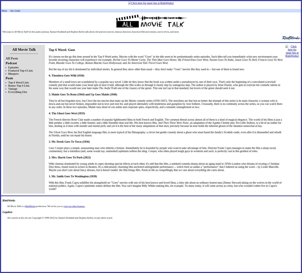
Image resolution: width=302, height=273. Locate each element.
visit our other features (74, 206)
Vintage (12, 88)
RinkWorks (30, 206)
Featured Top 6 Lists (20, 70)
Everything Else (17, 91)
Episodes (13, 67)
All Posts (12, 58)
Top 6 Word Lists (18, 82)
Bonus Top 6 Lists (19, 85)
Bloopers (13, 73)
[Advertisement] (133, 224)
